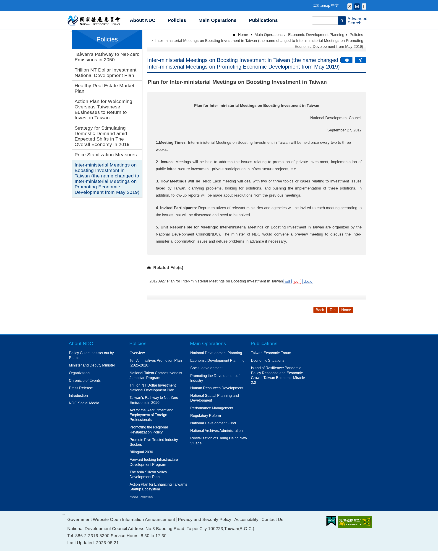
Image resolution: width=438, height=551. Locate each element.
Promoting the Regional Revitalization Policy (149, 429)
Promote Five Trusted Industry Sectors (154, 442)
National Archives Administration (216, 430)
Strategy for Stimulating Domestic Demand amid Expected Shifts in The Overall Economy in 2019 (102, 136)
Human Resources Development (216, 388)
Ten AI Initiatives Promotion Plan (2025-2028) (156, 362)
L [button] (364, 6)
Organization (79, 373)
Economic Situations (267, 360)
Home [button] (346, 310)
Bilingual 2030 (141, 452)
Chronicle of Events (85, 380)
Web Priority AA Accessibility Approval (355, 522)
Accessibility (246, 519)
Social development (206, 368)
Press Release (81, 388)
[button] (342, 20)
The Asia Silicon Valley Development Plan (148, 474)
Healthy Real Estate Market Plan (104, 88)
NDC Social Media (84, 403)
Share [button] (360, 60)
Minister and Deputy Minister (92, 365)
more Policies (141, 497)
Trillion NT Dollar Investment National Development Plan (105, 72)
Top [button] (333, 310)
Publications (264, 343)
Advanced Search (357, 20)
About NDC (81, 343)
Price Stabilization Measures (106, 154)
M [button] (357, 6)
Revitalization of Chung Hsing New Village (218, 440)
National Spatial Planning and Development (214, 397)
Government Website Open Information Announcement (121, 519)
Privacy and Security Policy (204, 519)
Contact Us (272, 519)
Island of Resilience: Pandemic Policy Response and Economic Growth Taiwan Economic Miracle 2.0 (278, 375)
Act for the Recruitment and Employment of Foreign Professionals (151, 415)
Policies (356, 34)
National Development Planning (216, 353)
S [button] (349, 6)
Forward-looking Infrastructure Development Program (154, 461)
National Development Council (94, 20)
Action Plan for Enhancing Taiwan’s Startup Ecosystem (158, 486)
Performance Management (211, 408)
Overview (137, 353)
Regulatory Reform (205, 415)
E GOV (331, 521)
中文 (335, 5)
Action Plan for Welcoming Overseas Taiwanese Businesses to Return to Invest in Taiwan (103, 109)
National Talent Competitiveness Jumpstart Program (156, 375)
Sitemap (323, 5)
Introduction (78, 395)
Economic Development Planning (316, 34)
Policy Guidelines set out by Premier (91, 355)
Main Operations (269, 34)
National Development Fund (213, 423)
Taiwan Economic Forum (271, 353)
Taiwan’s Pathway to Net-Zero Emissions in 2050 (107, 56)
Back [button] (320, 310)
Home (242, 34)
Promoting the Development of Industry (214, 378)
